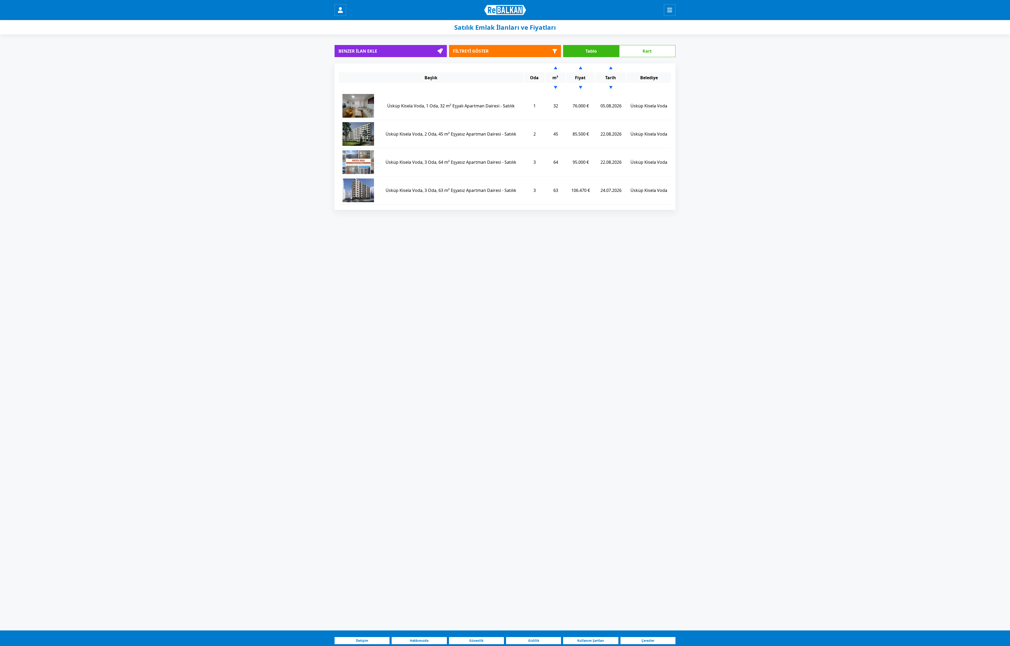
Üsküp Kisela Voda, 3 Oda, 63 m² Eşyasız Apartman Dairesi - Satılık (451, 190)
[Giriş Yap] (340, 10)
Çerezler (648, 640)
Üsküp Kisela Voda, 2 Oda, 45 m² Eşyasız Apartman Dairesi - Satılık (451, 134)
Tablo (591, 51)
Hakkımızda (419, 640)
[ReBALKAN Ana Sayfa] (505, 10)
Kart (647, 51)
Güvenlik (476, 640)
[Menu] (669, 10)
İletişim (362, 640)
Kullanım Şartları (590, 640)
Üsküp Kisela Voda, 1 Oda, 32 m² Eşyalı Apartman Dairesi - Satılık (451, 106)
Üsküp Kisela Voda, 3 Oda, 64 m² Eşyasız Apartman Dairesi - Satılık (451, 162)
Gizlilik (533, 640)
